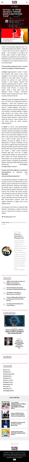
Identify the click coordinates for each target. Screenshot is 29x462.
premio (4, 224)
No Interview (7, 374)
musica (24, 222)
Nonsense (6, 388)
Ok (14, 459)
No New (5, 378)
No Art (5, 370)
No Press (6, 380)
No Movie (6, 376)
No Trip (5, 386)
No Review (6, 384)
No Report (6, 382)
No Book (5, 372)
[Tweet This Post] (12, 26)
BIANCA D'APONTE (16, 222)
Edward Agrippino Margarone (17, 20)
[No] (27, 456)
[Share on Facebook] (9, 26)
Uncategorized (7, 390)
